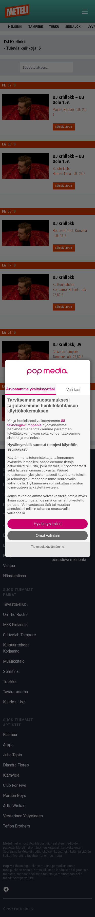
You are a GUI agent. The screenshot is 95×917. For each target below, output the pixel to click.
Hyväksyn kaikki (47, 524)
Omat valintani (48, 535)
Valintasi (73, 389)
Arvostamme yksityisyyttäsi (30, 389)
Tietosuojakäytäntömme (47, 547)
